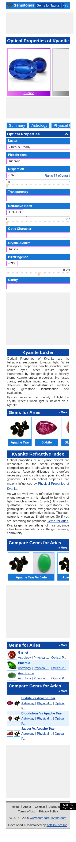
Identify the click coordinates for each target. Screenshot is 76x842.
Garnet (23, 652)
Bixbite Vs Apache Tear (38, 698)
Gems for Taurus (48, 5)
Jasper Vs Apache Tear (38, 728)
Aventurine (26, 673)
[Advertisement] (39, 23)
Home (15, 806)
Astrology (39, 125)
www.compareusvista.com (48, 818)
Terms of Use (26, 811)
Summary (17, 125)
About (27, 806)
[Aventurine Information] (11, 676)
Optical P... (58, 657)
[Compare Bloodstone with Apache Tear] (13, 718)
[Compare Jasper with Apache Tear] (13, 733)
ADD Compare (68, 806)
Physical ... (41, 657)
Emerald (24, 663)
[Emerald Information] (11, 665)
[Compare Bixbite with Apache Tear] (13, 703)
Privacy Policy (48, 811)
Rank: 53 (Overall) (57, 175)
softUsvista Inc (57, 825)
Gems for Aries (57, 521)
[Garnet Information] (11, 655)
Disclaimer (55, 806)
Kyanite (29, 93)
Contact (40, 806)
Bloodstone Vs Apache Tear (41, 713)
